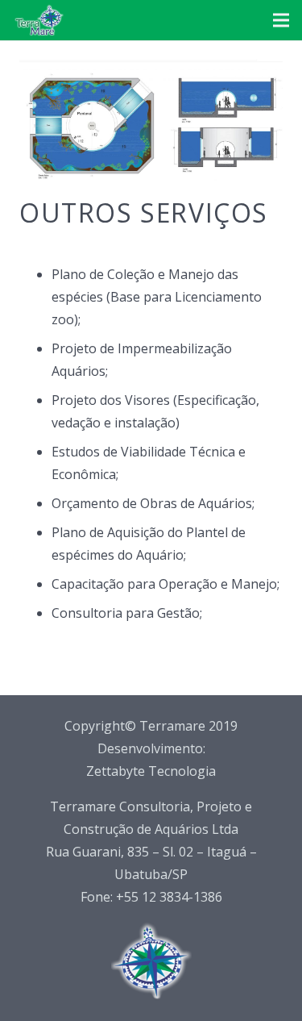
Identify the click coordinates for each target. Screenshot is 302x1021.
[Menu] (281, 20)
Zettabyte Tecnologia (151, 771)
